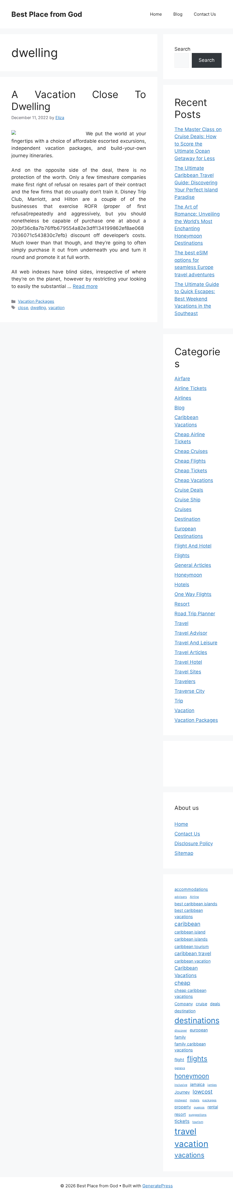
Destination (187, 519)
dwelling (38, 307)
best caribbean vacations (188, 913)
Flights (182, 555)
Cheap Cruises (191, 451)
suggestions (198, 1115)
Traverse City (189, 691)
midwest (180, 1100)
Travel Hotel (188, 662)
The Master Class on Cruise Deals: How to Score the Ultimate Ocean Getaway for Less (198, 143)
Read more (85, 286)
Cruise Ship (187, 499)
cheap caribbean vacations (190, 993)
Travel (181, 623)
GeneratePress (157, 1185)
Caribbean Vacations (186, 971)
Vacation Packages (36, 301)
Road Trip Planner (194, 613)
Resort (182, 604)
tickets (182, 1121)
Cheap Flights (190, 461)
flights (197, 1059)
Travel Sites (187, 672)
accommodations (191, 889)
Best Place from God (46, 14)
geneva (179, 1068)
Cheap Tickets (190, 470)
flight (179, 1059)
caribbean (187, 924)
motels (194, 1100)
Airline (194, 897)
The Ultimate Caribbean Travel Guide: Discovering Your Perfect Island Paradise (196, 182)
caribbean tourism (191, 946)
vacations (189, 1155)
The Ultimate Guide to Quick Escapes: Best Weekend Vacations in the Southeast (196, 298)
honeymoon (191, 1076)
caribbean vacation (192, 961)
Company (183, 1003)
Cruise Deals (188, 490)
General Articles (192, 565)
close (23, 307)
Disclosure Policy (193, 843)
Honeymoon (188, 575)
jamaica (197, 1084)
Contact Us (205, 14)
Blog (177, 14)
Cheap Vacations (193, 480)
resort (180, 1114)
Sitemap (183, 853)
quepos (199, 1107)
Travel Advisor (190, 633)
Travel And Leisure (195, 642)
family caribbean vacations (190, 1047)
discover (180, 1030)
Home (156, 14)
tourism (197, 1122)
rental (212, 1106)
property (182, 1106)
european (199, 1030)
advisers (180, 897)
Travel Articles (190, 652)
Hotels (181, 584)
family (180, 1037)
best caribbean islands (195, 903)
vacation (56, 307)
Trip (178, 701)
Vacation (184, 710)
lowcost (203, 1091)
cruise (201, 1003)
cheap (182, 983)
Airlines (182, 398)
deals (215, 1003)
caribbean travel (192, 953)
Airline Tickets (190, 388)
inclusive (180, 1085)
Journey (182, 1092)
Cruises (183, 509)
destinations (196, 1020)
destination (184, 1010)
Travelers (184, 681)
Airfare (182, 378)
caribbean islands (191, 939)
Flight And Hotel (192, 546)
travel (185, 1131)
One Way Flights (192, 594)
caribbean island (189, 932)
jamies (212, 1085)
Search (182, 49)
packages (209, 1100)
